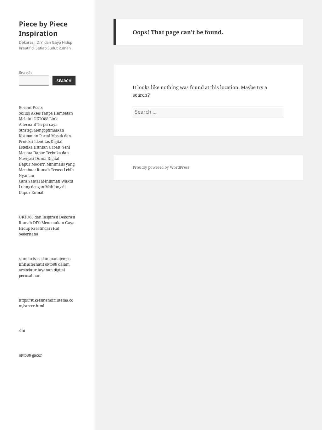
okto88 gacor (30, 355)
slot (22, 330)
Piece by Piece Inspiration (43, 28)
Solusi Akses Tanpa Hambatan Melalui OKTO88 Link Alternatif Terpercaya (46, 118)
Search (25, 72)
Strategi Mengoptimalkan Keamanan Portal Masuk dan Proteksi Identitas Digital (45, 135)
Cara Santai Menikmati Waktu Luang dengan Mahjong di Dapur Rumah (46, 186)
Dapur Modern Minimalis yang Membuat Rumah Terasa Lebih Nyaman (47, 169)
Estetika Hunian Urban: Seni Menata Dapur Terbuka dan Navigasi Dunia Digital (44, 152)
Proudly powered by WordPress (161, 167)
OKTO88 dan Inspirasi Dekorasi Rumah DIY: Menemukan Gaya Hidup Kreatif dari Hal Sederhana (47, 225)
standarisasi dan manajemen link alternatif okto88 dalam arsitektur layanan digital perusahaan (45, 267)
